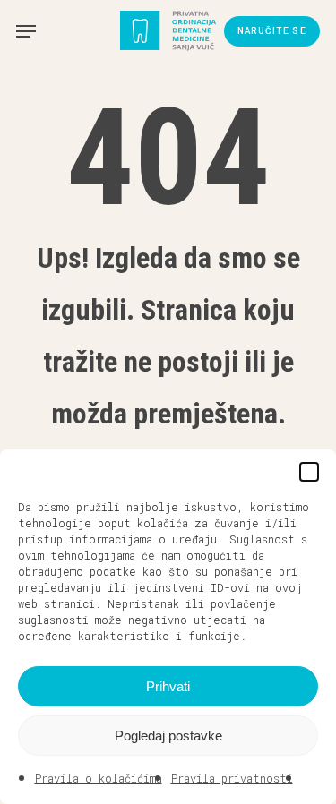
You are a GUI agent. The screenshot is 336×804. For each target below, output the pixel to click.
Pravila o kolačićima (98, 778)
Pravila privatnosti (232, 778)
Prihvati (168, 686)
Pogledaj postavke (168, 735)
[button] (309, 472)
